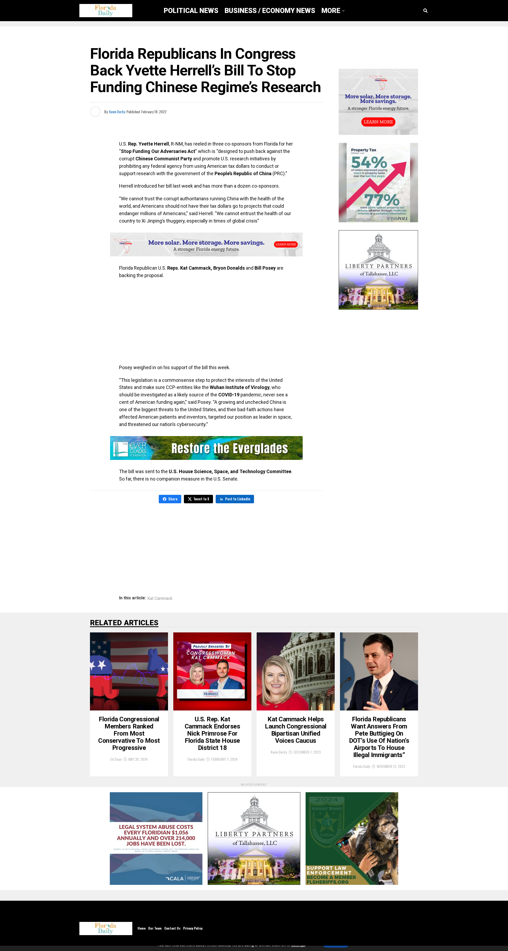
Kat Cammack (160, 598)
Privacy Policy (192, 928)
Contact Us (172, 928)
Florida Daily (195, 759)
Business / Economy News (270, 11)
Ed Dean (115, 759)
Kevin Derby (117, 111)
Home (142, 928)
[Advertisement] (206, 321)
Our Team (155, 928)
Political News (191, 11)
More (330, 11)
